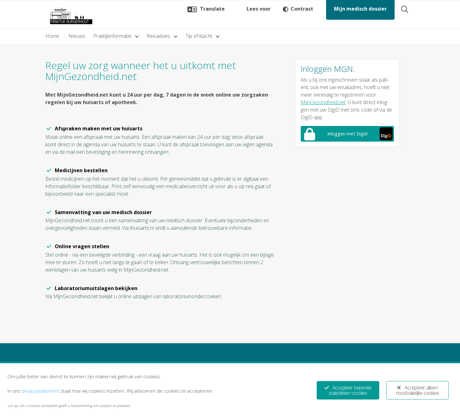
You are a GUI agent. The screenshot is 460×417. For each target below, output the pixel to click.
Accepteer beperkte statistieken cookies (350, 390)
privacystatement (40, 391)
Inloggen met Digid (347, 134)
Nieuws (77, 36)
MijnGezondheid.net (323, 102)
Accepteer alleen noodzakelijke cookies (417, 390)
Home (52, 36)
